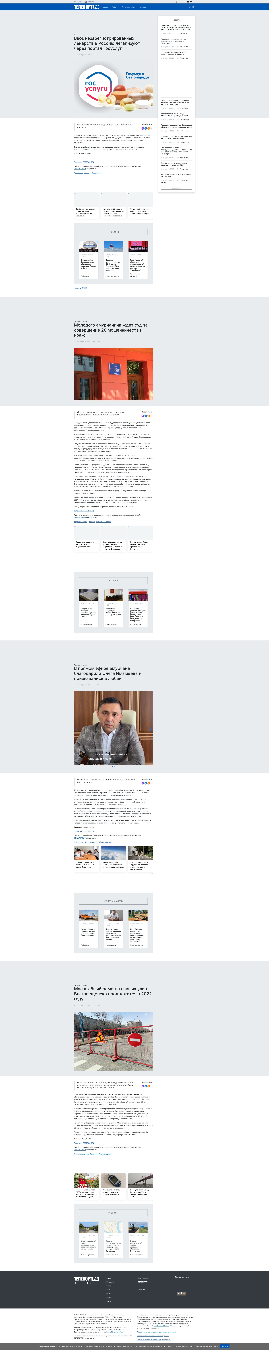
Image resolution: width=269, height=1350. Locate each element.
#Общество (85, 276)
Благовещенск (106, 842)
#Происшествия (86, 624)
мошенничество (104, 522)
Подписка (109, 1297)
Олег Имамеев (91, 842)
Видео (108, 1286)
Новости (105, 7)
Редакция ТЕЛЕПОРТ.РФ (84, 162)
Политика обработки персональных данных (153, 1336)
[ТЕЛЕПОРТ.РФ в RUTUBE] (191, 1)
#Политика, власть (112, 276)
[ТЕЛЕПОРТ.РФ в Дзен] (188, 1)
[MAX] (143, 128)
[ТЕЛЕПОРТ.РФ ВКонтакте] (182, 1)
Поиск (108, 1301)
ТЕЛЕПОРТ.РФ (80, 169)
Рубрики (115, 7)
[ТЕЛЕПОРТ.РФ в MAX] (176, 1)
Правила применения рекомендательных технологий (156, 1332)
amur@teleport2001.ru (115, 1332)
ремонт (94, 1154)
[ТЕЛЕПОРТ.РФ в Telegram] (179, 1)
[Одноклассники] (148, 128)
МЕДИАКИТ (142, 1290)
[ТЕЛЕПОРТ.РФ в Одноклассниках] (185, 1)
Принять (224, 1346)
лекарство (97, 173)
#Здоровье (185, 119)
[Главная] (86, 7)
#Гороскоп (184, 33)
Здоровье (79, 173)
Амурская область (129, 7)
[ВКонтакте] (145, 128)
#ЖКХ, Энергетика (136, 945)
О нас (108, 1293)
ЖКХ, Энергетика (82, 1154)
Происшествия (81, 522)
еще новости (176, 188)
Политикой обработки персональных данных (202, 1346)
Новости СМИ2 (80, 288)
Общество (79, 842)
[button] (112, 766)
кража (92, 522)
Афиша (143, 7)
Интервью (110, 1282)
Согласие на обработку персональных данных (154, 1340)
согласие (72, 1346)
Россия (88, 173)
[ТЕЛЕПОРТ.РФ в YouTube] (194, 1)
